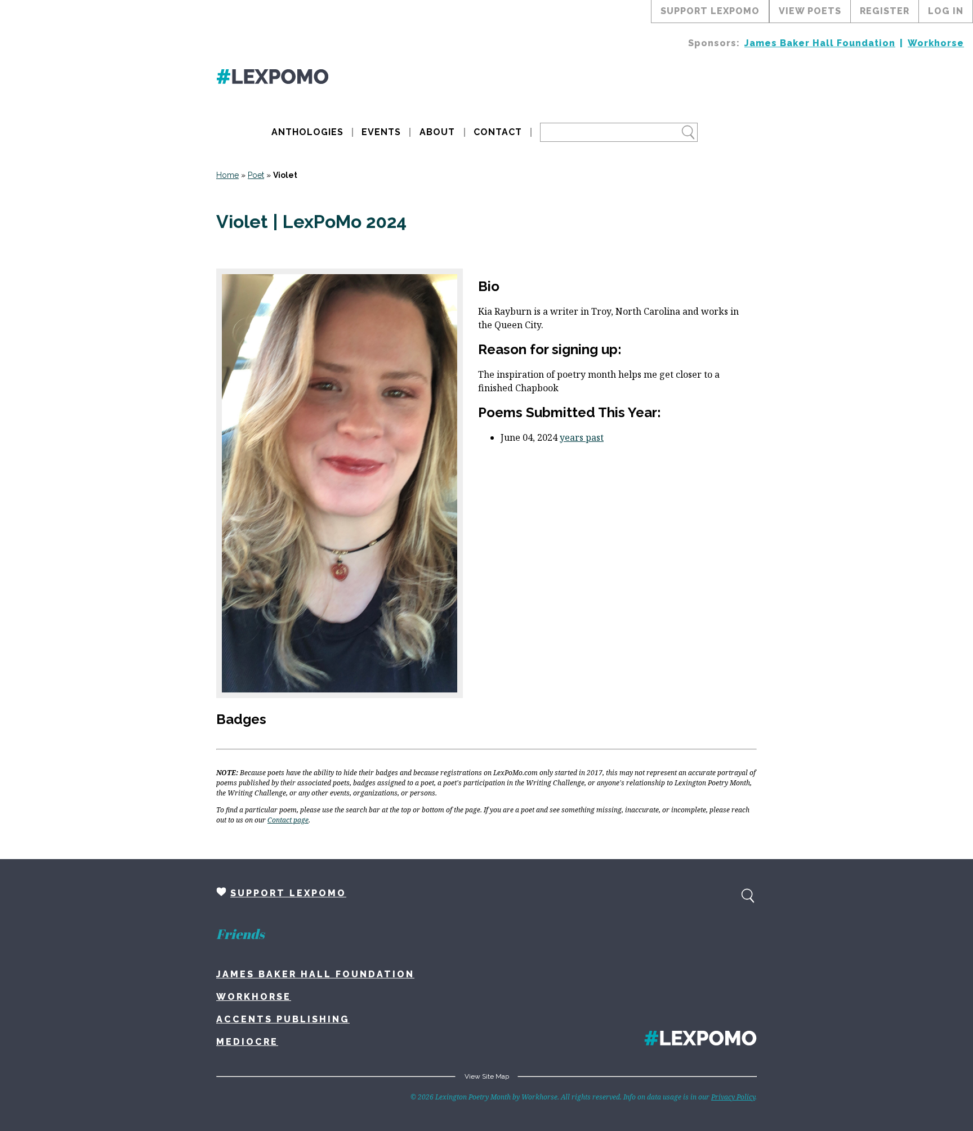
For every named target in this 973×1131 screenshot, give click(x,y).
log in (945, 11)
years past (582, 437)
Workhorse (936, 43)
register (884, 11)
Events (381, 132)
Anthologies (307, 132)
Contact (498, 132)
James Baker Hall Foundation (819, 43)
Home (227, 175)
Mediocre (247, 1041)
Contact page (288, 820)
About (437, 132)
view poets (810, 11)
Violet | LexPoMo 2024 (311, 221)
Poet (256, 175)
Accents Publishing (283, 1019)
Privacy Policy (733, 1097)
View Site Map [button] (487, 1076)
